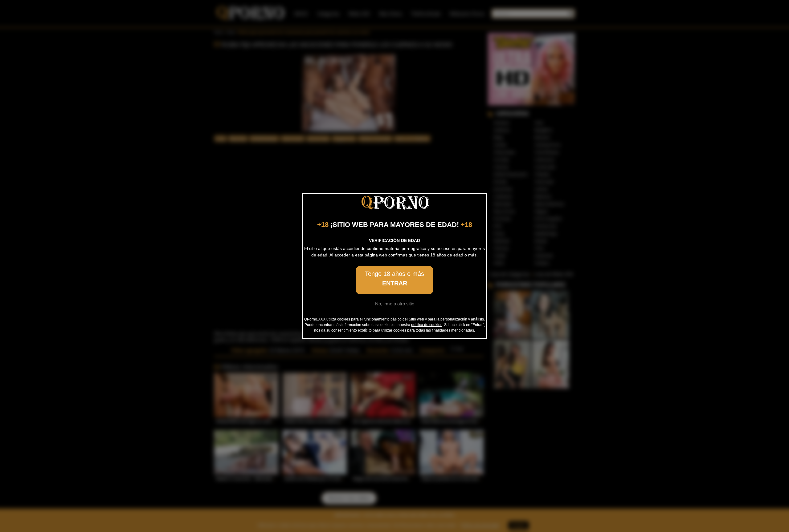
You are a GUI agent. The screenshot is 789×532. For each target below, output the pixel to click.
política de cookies (426, 325)
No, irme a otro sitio (394, 303)
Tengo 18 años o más (394, 278)
